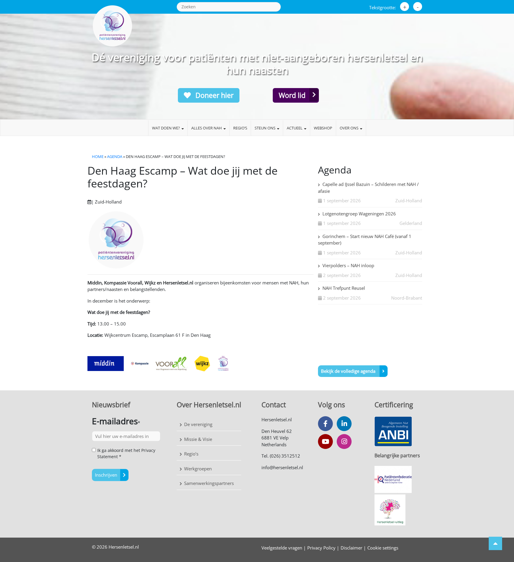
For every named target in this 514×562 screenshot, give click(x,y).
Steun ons (265, 128)
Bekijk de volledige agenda (349, 371)
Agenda (114, 156)
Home (98, 156)
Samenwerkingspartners (209, 483)
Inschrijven (106, 475)
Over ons (349, 128)
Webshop (323, 128)
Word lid (292, 95)
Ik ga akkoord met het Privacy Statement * (126, 453)
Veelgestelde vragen (281, 548)
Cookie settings (382, 548)
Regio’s (240, 128)
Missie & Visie (198, 439)
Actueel (295, 128)
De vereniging (198, 424)
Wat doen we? (166, 128)
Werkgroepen (198, 469)
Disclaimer (351, 548)
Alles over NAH (206, 128)
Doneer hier (214, 95)
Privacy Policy (321, 548)
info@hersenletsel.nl (282, 467)
